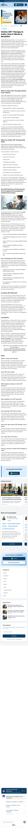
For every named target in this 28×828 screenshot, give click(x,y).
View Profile (12, 544)
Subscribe (14, 635)
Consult (15, 558)
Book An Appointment (14, 562)
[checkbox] (24, 801)
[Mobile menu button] (26, 5)
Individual (4, 28)
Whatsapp (20, 4)
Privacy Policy (19, 639)
